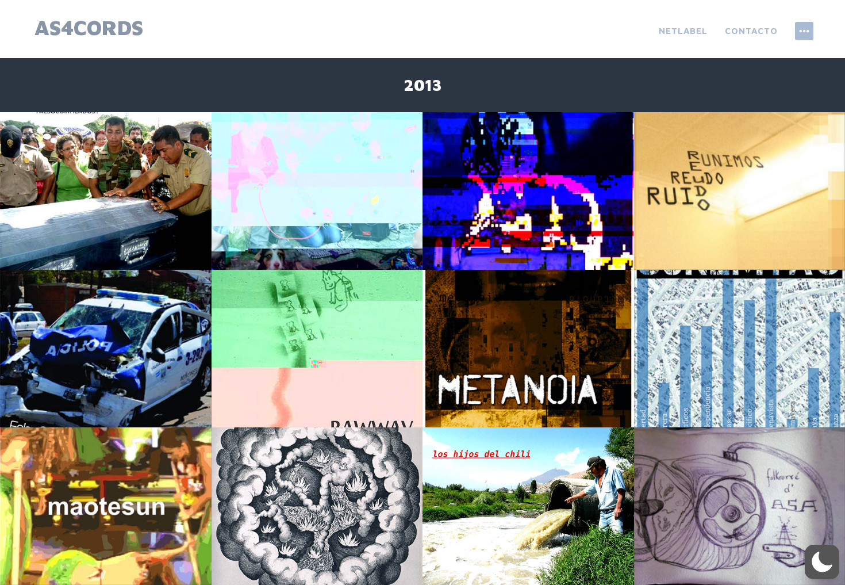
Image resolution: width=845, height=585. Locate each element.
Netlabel (683, 31)
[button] (822, 562)
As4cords (88, 27)
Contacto (751, 31)
